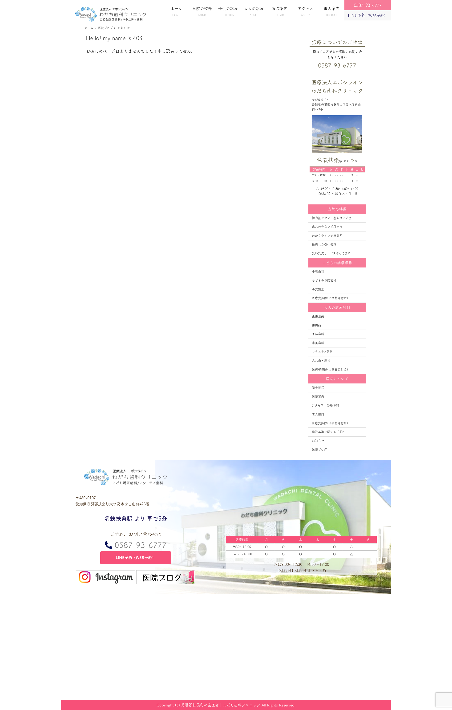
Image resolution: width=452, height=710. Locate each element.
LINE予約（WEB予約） (136, 557)
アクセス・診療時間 (325, 405)
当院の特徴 (202, 11)
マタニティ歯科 (322, 351)
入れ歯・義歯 (321, 360)
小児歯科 (318, 271)
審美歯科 (318, 342)
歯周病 (316, 325)
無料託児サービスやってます (331, 253)
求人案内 (331, 11)
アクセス (305, 11)
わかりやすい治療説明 (327, 235)
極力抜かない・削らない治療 (332, 217)
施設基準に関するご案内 (328, 431)
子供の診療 (228, 11)
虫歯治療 (318, 316)
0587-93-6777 (139, 545)
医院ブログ (319, 449)
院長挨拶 (318, 387)
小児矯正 (318, 289)
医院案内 (280, 11)
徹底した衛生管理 (324, 244)
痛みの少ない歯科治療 (327, 226)
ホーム (176, 11)
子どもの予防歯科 (324, 280)
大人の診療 (254, 11)
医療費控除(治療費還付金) (330, 297)
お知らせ (318, 440)
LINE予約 (367, 15)
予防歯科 (318, 333)
